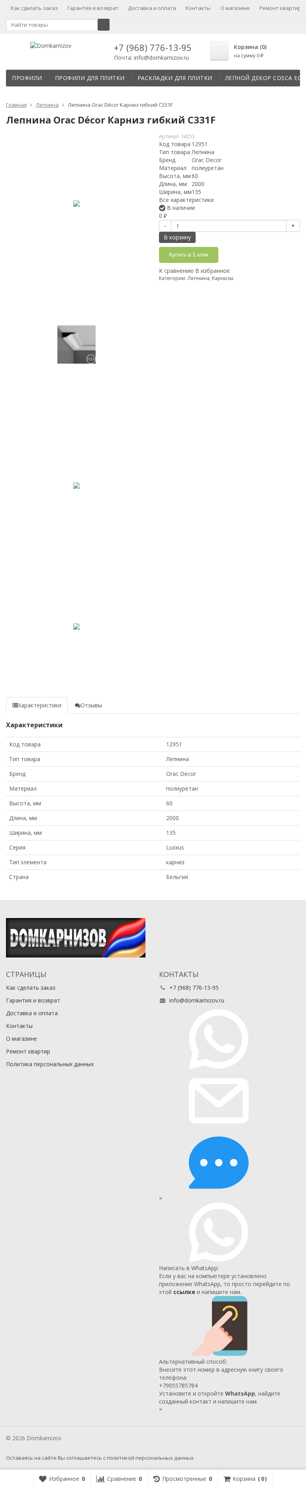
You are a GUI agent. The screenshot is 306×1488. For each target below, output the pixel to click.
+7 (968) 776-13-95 (153, 47)
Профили (27, 78)
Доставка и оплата (152, 8)
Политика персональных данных (50, 1064)
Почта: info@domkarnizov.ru (151, 57)
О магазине (235, 8)
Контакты (198, 8)
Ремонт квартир (280, 8)
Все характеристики (186, 200)
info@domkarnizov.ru (196, 1000)
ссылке (184, 1292)
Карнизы (222, 278)
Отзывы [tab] (91, 705)
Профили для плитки (90, 78)
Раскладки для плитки (174, 78)
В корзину (177, 237)
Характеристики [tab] (39, 705)
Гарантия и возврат (92, 8)
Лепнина (198, 278)
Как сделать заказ (34, 8)
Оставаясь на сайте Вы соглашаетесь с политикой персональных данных (100, 1457)
